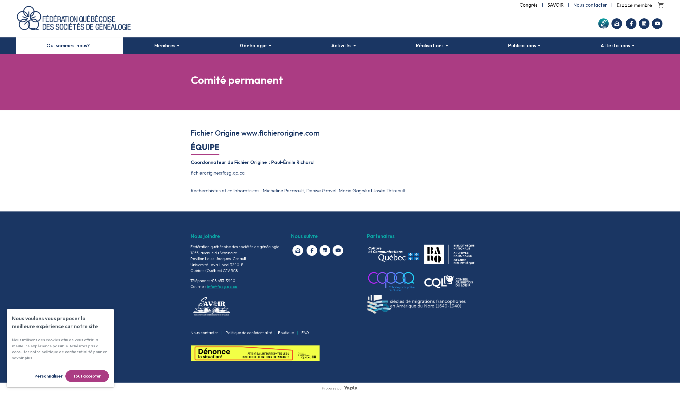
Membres (165, 45)
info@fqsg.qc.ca (222, 286)
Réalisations (430, 45)
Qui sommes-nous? (68, 45)
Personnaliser (49, 376)
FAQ (305, 332)
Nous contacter (204, 332)
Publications (522, 45)
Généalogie (253, 45)
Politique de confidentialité (249, 332)
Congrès (529, 5)
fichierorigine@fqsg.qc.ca (218, 173)
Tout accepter (87, 376)
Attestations (615, 45)
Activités (341, 45)
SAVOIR (555, 5)
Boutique (286, 332)
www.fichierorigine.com (280, 132)
